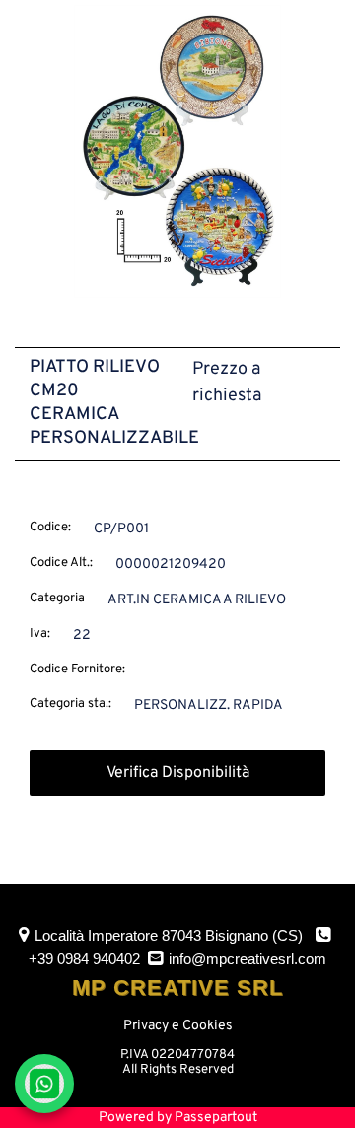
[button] (177, 151)
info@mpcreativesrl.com (247, 959)
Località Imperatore (169, 935)
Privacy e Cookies (178, 1026)
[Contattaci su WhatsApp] (44, 1083)
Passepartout (216, 1117)
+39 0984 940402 (84, 959)
